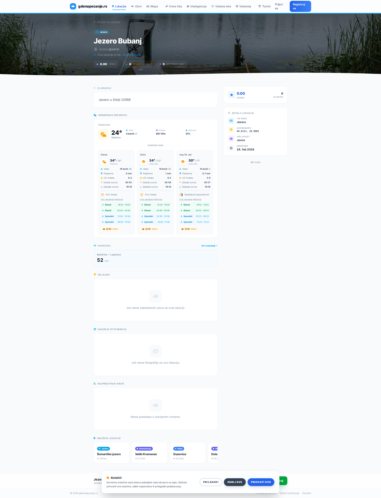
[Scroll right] (217, 454)
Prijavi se (279, 6)
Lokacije (120, 6)
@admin (114, 49)
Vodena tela (223, 6)
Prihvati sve (261, 482)
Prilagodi (211, 482)
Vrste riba (175, 6)
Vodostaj (245, 6)
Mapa (154, 6)
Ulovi (138, 6)
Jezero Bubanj (131, 54)
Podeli (257, 162)
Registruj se (299, 6)
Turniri (266, 6)
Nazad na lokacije (108, 22)
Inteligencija (198, 6)
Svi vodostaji (208, 245)
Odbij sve (234, 482)
